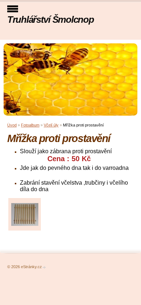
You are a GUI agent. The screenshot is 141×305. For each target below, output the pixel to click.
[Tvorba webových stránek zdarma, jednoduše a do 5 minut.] (44, 267)
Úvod (12, 125)
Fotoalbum (30, 125)
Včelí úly (51, 125)
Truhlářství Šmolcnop (50, 19)
